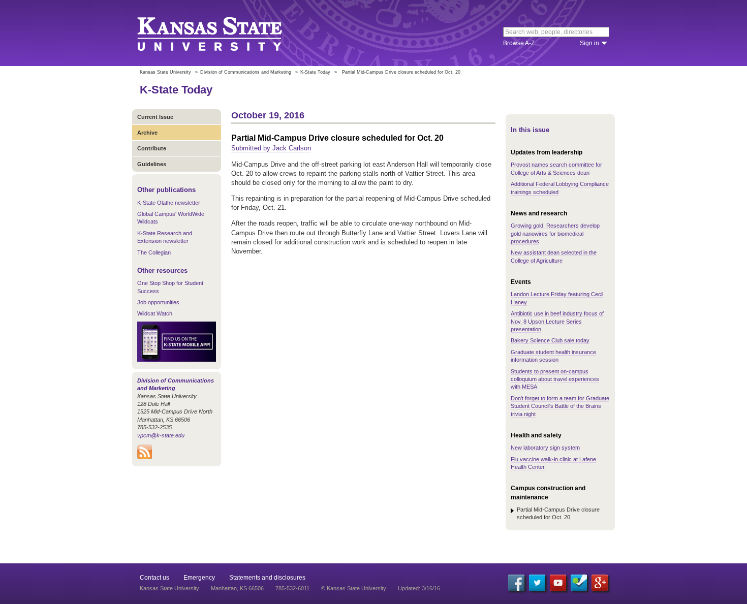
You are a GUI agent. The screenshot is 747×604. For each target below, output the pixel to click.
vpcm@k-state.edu (160, 435)
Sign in (589, 43)
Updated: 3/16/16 (419, 588)
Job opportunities (158, 302)
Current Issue (155, 117)
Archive (147, 133)
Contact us (154, 577)
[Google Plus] (600, 583)
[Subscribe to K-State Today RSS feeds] (144, 457)
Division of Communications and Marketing (245, 72)
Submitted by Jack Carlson (271, 148)
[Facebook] (516, 583)
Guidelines (151, 164)
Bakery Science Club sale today (550, 340)
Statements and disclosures (267, 577)
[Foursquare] (579, 583)
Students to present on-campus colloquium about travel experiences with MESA (555, 379)
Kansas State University (222, 33)
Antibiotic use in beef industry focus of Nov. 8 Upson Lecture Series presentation (557, 321)
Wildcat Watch (154, 313)
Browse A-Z (519, 43)
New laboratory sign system (545, 447)
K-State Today (315, 72)
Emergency (199, 577)
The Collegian (154, 252)
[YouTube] (558, 583)
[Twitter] (537, 583)
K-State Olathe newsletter (168, 203)
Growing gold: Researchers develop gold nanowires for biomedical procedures (555, 233)
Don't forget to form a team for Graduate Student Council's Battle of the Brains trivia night (560, 406)
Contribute (151, 148)
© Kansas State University (353, 588)
